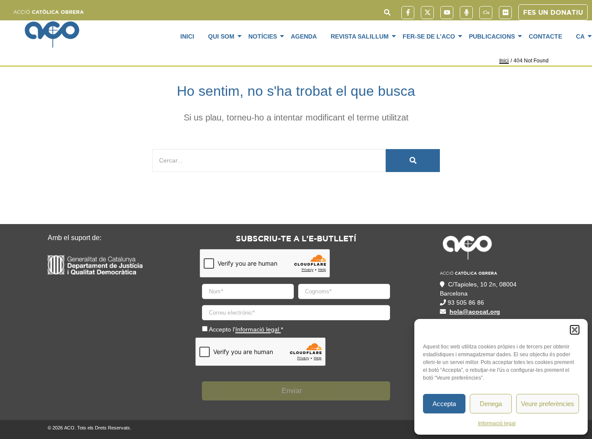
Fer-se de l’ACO (429, 36)
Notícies (262, 36)
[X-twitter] (427, 12)
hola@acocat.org (474, 311)
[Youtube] (446, 12)
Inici (187, 36)
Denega (491, 403)
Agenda (304, 36)
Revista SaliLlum (360, 36)
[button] (574, 329)
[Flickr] (505, 12)
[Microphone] (466, 12)
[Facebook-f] (407, 12)
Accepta (444, 403)
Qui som (221, 36)
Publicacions (492, 36)
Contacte (545, 36)
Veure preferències (547, 403)
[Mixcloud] (485, 12)
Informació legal (497, 423)
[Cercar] (413, 160)
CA (580, 36)
